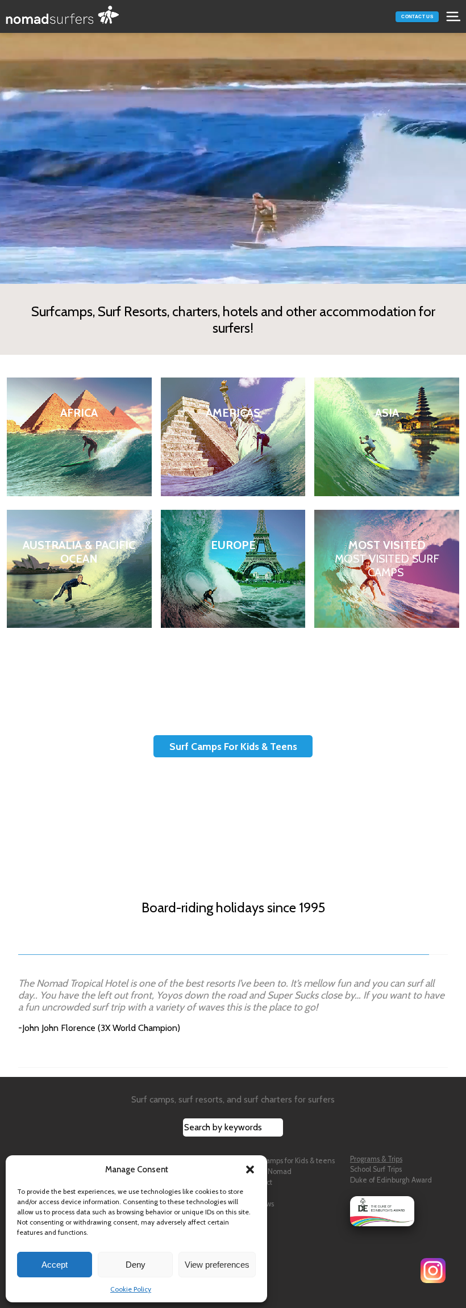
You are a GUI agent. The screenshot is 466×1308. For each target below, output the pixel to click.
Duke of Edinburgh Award (391, 1180)
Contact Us (417, 16)
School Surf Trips (376, 1169)
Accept (54, 1264)
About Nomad (269, 1171)
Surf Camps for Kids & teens (291, 1160)
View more (79, 437)
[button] (250, 1169)
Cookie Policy (130, 1289)
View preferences (217, 1264)
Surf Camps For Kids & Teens (233, 746)
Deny (135, 1264)
